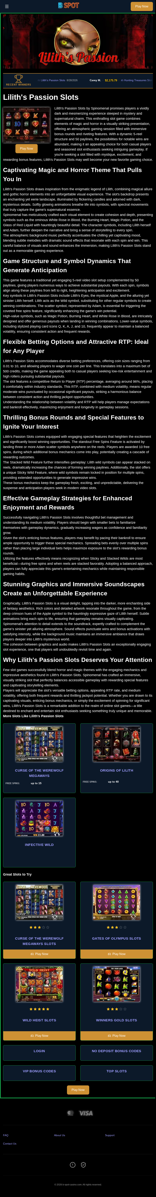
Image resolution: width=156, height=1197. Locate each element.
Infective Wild (39, 845)
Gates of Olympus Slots (116, 938)
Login (39, 1051)
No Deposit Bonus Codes (116, 1051)
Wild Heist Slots (39, 1020)
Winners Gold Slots (116, 1020)
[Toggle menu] (7, 6)
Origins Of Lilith (116, 770)
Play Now (141, 6)
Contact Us (9, 1143)
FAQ (5, 1135)
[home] (71, 10)
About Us (59, 1135)
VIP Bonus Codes (39, 1071)
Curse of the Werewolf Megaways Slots (39, 941)
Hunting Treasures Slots (123, 80)
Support (110, 1135)
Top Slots (117, 1071)
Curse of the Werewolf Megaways (39, 773)
